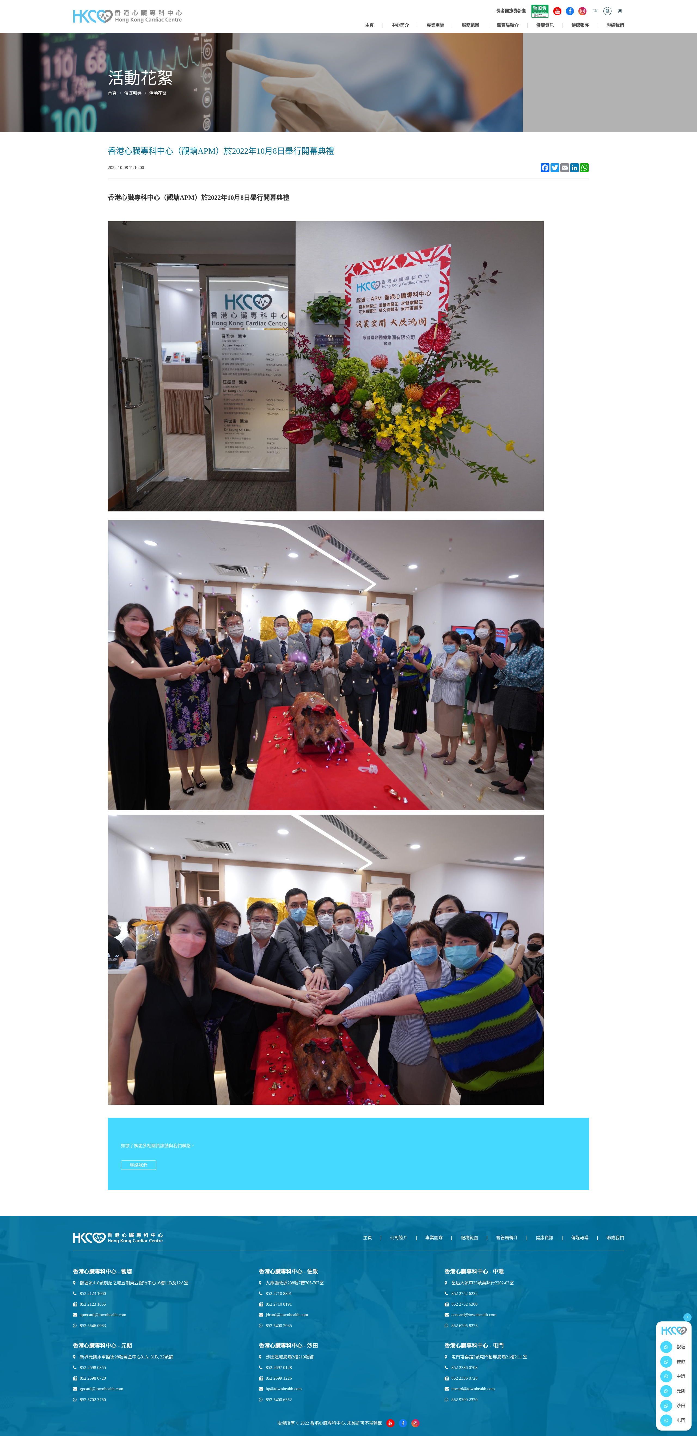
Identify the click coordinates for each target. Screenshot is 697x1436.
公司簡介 (398, 1237)
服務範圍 (470, 25)
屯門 (681, 1420)
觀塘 (681, 1347)
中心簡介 (400, 25)
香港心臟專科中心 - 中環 (474, 1272)
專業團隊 (435, 25)
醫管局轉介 (508, 25)
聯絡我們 (615, 25)
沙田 (681, 1405)
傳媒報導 (580, 25)
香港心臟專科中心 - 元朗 (102, 1346)
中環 (681, 1376)
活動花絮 (158, 93)
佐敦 (681, 1361)
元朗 (681, 1391)
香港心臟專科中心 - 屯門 (474, 1346)
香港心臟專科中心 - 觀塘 (102, 1272)
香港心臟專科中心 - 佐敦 (288, 1272)
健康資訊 (545, 25)
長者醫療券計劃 (511, 10)
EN (595, 11)
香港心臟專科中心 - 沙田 (288, 1346)
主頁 (369, 25)
